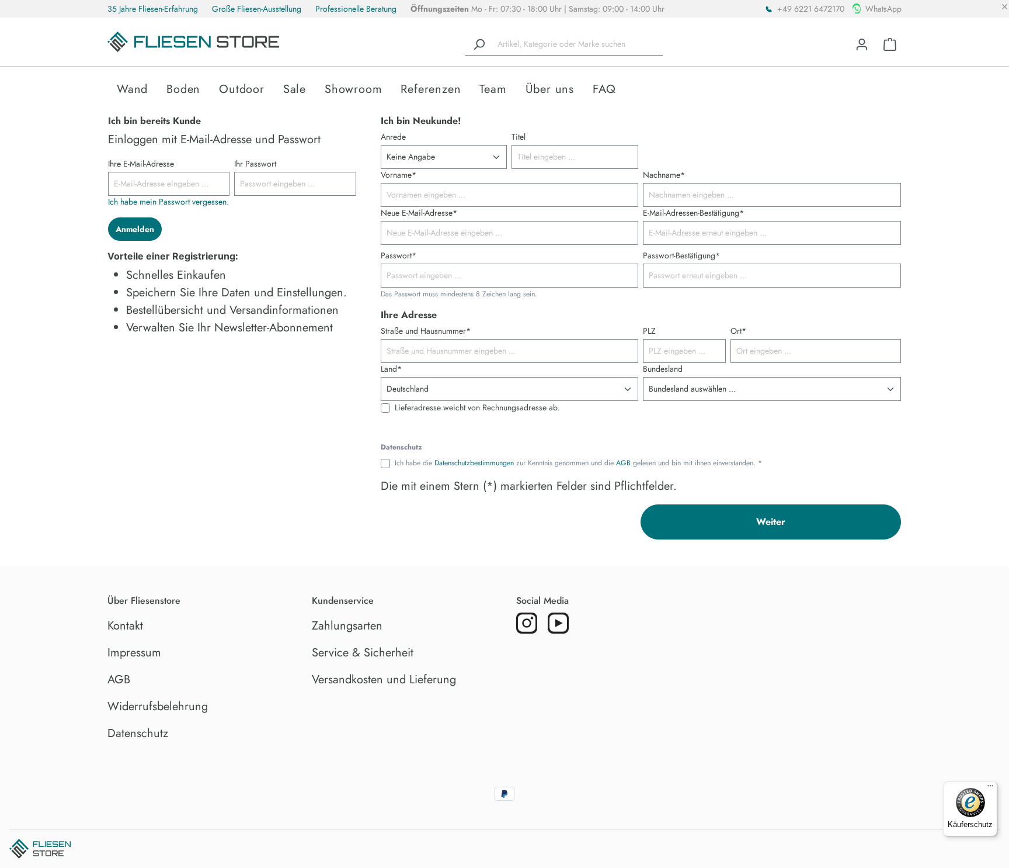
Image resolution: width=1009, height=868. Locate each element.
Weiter (770, 521)
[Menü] (990, 788)
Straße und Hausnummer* (426, 331)
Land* (391, 369)
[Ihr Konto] (862, 44)
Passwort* (398, 255)
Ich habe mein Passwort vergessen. (168, 202)
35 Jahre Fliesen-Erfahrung (152, 9)
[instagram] (526, 623)
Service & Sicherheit (362, 652)
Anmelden (135, 229)
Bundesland (663, 369)
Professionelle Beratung (355, 9)
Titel (519, 137)
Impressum (134, 652)
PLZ (649, 331)
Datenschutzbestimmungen (474, 463)
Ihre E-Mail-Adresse (141, 164)
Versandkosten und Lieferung (384, 679)
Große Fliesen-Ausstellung (256, 9)
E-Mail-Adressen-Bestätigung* (693, 213)
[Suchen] (479, 44)
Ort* (738, 331)
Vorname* (398, 175)
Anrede (393, 137)
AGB (623, 463)
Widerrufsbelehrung (157, 706)
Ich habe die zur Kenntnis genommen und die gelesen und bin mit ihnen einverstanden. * (578, 463)
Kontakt (125, 625)
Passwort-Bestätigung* (681, 255)
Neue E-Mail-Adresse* (419, 213)
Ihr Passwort (255, 164)
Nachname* (664, 175)
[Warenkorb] (890, 44)
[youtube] (558, 623)
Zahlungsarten (347, 625)
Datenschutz (137, 733)
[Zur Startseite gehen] (193, 42)
